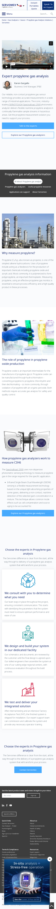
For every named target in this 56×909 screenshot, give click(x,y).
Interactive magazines (37, 855)
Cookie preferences (8, 852)
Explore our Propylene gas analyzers (28, 135)
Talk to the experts (28, 125)
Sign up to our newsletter (10, 834)
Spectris (4, 836)
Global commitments (37, 826)
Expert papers (34, 852)
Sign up (33, 795)
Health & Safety (35, 828)
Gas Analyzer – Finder (9, 826)
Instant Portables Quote (34, 5)
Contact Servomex (28, 769)
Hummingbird (7, 828)
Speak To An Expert (48, 5)
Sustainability (34, 844)
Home (4, 20)
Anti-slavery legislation (9, 855)
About (32, 823)
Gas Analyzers (13, 20)
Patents (32, 834)
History (32, 831)
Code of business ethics (9, 857)
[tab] (28, 181)
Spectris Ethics (9, 814)
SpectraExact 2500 (14, 469)
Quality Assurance (36, 836)
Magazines (33, 857)
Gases (22, 20)
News (3, 831)
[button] (51, 13)
